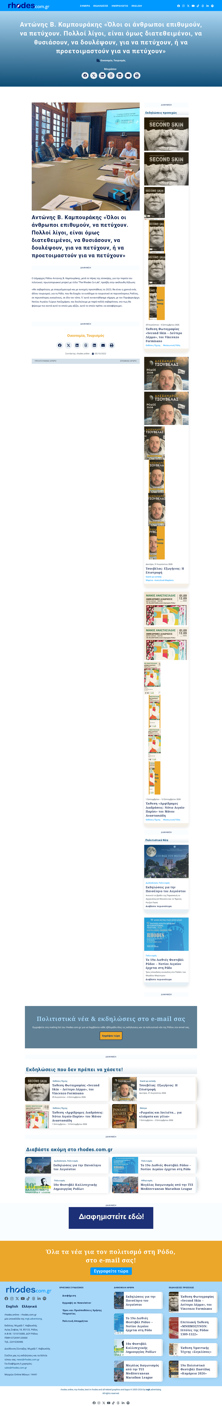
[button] (85, 75)
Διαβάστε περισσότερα (159, 906)
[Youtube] (193, 6)
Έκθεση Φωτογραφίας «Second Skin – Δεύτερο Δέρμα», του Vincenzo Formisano (164, 335)
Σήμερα (85, 5)
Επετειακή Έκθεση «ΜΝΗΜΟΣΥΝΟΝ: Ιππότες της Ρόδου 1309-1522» (194, 1328)
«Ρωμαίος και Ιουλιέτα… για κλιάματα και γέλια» (160, 1114)
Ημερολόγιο (120, 5)
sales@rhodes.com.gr (16, 1367)
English (137, 5)
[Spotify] (212, 6)
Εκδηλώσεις (100, 5)
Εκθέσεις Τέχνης (153, 345)
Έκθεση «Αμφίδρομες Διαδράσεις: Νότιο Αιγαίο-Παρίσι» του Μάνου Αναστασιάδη (165, 809)
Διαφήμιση (69, 1295)
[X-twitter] (188, 6)
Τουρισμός (119, 60)
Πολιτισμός (164, 882)
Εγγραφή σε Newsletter (76, 1302)
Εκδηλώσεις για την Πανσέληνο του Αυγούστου (166, 889)
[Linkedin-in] (207, 6)
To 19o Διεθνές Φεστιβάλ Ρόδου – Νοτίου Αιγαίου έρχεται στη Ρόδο (165, 964)
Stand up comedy (154, 576)
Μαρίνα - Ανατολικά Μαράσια (160, 580)
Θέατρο (143, 1108)
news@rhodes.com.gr (28, 1359)
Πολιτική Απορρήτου (75, 1320)
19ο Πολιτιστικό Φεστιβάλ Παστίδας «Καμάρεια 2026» (195, 1369)
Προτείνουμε (160, 303)
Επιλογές (157, 778)
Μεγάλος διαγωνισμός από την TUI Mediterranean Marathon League (167, 1187)
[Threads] (202, 6)
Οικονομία (106, 60)
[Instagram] (183, 6)
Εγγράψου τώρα (111, 1035)
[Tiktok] (198, 6)
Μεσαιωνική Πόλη (171, 345)
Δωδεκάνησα (152, 882)
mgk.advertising (33, 1318)
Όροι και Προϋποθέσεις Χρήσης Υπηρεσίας (82, 1312)
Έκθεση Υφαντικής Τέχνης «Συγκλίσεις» (196, 1350)
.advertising (153, 1389)
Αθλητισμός (146, 1180)
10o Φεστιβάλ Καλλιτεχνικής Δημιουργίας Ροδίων (75, 1187)
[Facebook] (178, 6)
